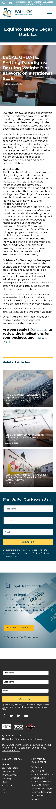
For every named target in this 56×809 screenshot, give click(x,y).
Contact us (38, 330)
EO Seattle (37, 767)
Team (5, 789)
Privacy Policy (9, 747)
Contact (6, 792)
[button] (19, 628)
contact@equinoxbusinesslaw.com (25, 739)
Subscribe (28, 542)
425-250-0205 (13, 735)
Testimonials (8, 771)
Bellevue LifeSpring (41, 792)
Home (5, 764)
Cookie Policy (39, 747)
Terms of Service (11, 750)
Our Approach (10, 768)
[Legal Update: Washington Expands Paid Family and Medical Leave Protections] (28, 428)
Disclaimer (24, 747)
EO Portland (37, 771)
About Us (7, 785)
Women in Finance (41, 781)
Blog (4, 782)
